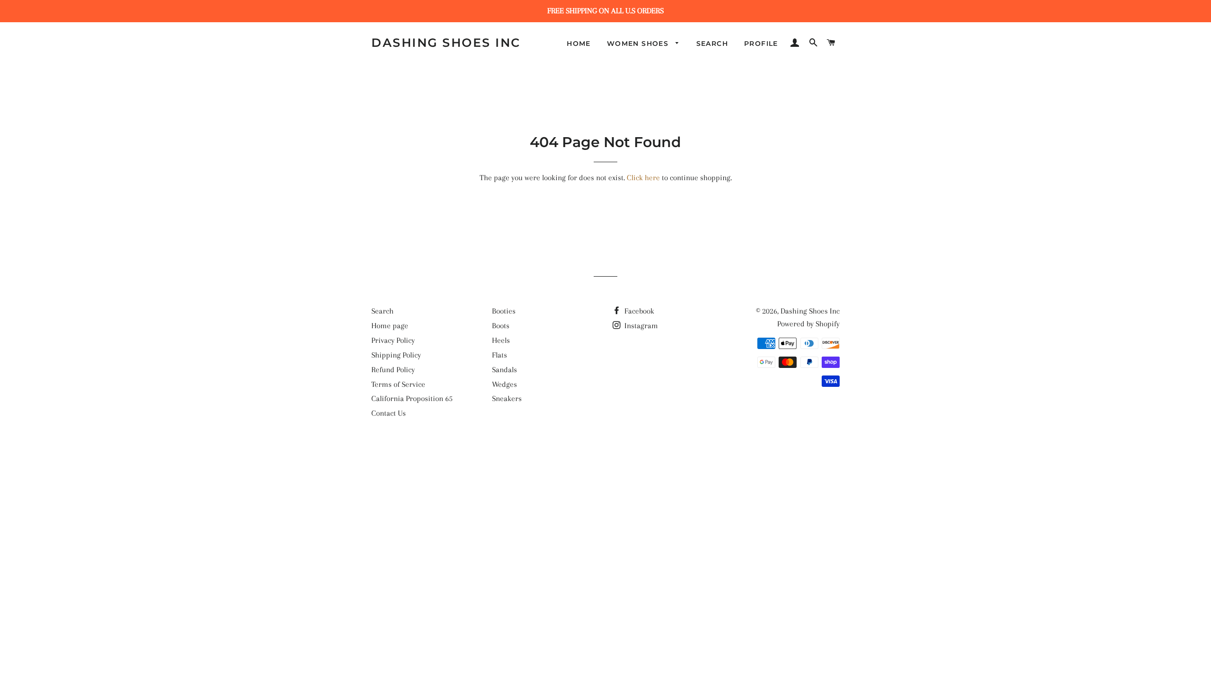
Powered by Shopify (808, 323)
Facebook (638, 310)
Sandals (504, 369)
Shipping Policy (396, 354)
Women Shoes (639, 43)
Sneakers (507, 398)
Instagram (640, 325)
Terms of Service (398, 384)
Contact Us (388, 413)
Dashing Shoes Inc (446, 42)
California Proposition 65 (412, 398)
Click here (643, 177)
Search (712, 43)
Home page (389, 325)
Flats (499, 354)
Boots (500, 325)
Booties (504, 310)
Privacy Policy (393, 340)
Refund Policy (393, 369)
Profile (761, 43)
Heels (501, 340)
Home (579, 43)
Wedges (504, 384)
